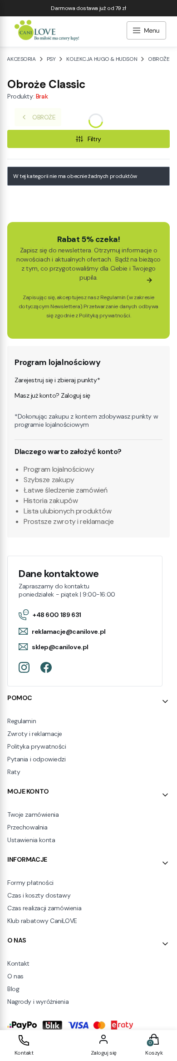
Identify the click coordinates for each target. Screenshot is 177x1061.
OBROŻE (158, 59)
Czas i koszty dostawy (38, 895)
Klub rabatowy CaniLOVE (42, 921)
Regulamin (113, 297)
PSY (51, 59)
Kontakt (18, 963)
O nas (15, 976)
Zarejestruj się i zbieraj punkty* (57, 380)
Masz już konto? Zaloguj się (52, 395)
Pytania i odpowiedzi (36, 759)
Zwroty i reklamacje (34, 734)
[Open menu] (146, 31)
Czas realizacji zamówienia (44, 908)
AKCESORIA (21, 59)
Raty (13, 772)
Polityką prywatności (104, 315)
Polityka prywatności (36, 746)
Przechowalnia (27, 827)
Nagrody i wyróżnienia (38, 1001)
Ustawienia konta (31, 840)
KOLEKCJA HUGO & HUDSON (101, 59)
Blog (13, 989)
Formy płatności (30, 882)
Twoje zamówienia (33, 814)
